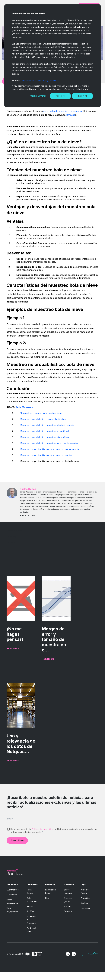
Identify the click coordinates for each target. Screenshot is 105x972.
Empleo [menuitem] (67, 906)
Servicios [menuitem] (11, 884)
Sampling (12, 537)
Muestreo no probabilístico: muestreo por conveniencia (49, 449)
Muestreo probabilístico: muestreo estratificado (45, 431)
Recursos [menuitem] (50, 884)
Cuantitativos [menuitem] (13, 890)
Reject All (82, 96)
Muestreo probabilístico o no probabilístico (43, 419)
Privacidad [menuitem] (85, 898)
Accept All (60, 96)
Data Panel (12, 543)
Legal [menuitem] (83, 884)
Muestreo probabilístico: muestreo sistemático (44, 437)
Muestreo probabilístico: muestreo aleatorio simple (47, 425)
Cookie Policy (42, 80)
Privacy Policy (27, 80)
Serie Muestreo (24, 407)
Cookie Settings (38, 96)
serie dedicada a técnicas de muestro (62, 111)
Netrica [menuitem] (30, 906)
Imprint (53, 80)
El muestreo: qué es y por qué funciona (41, 413)
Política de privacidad (42, 829)
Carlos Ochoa (28, 489)
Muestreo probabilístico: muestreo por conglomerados (49, 443)
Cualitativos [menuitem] (12, 894)
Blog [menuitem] (47, 898)
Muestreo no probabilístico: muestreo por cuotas (46, 455)
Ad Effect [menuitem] (31, 911)
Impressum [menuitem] (86, 908)
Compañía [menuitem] (69, 884)
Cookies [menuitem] (84, 903)
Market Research (15, 530)
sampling (70, 114)
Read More (13, 648)
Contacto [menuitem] (68, 911)
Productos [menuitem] (32, 884)
